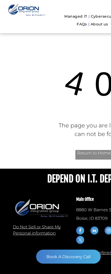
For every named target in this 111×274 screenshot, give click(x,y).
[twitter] (80, 240)
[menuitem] (76, 16)
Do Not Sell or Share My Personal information (37, 230)
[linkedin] (94, 231)
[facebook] (80, 231)
